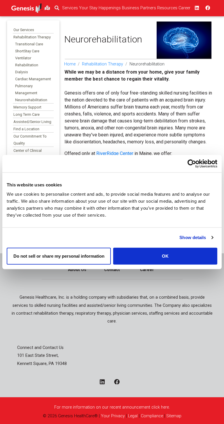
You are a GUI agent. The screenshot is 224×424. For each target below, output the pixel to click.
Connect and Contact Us (40, 347)
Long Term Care (26, 114)
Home (70, 64)
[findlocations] (47, 8)
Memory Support (27, 107)
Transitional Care (29, 44)
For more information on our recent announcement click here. (112, 407)
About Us (77, 269)
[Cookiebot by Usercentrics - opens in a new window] (191, 163)
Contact (112, 269)
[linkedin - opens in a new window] (104, 382)
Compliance (152, 416)
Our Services (23, 30)
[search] (57, 8)
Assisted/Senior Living (32, 122)
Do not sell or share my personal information (58, 255)
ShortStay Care (27, 51)
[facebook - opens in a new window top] (207, 8)
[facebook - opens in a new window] (119, 382)
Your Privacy (113, 416)
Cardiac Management (33, 79)
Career (147, 269)
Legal (133, 416)
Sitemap (173, 416)
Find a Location (26, 129)
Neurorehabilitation (31, 100)
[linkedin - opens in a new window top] (196, 8)
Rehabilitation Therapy (32, 37)
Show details (192, 237)
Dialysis (21, 72)
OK (165, 255)
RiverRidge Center (114, 153)
